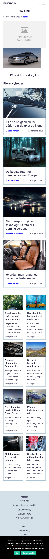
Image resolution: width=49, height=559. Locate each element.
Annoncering (24, 530)
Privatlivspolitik (29, 553)
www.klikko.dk (26, 518)
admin (26, 17)
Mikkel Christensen (14, 234)
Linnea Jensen (12, 131)
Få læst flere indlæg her (24, 75)
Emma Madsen (12, 180)
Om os (24, 534)
